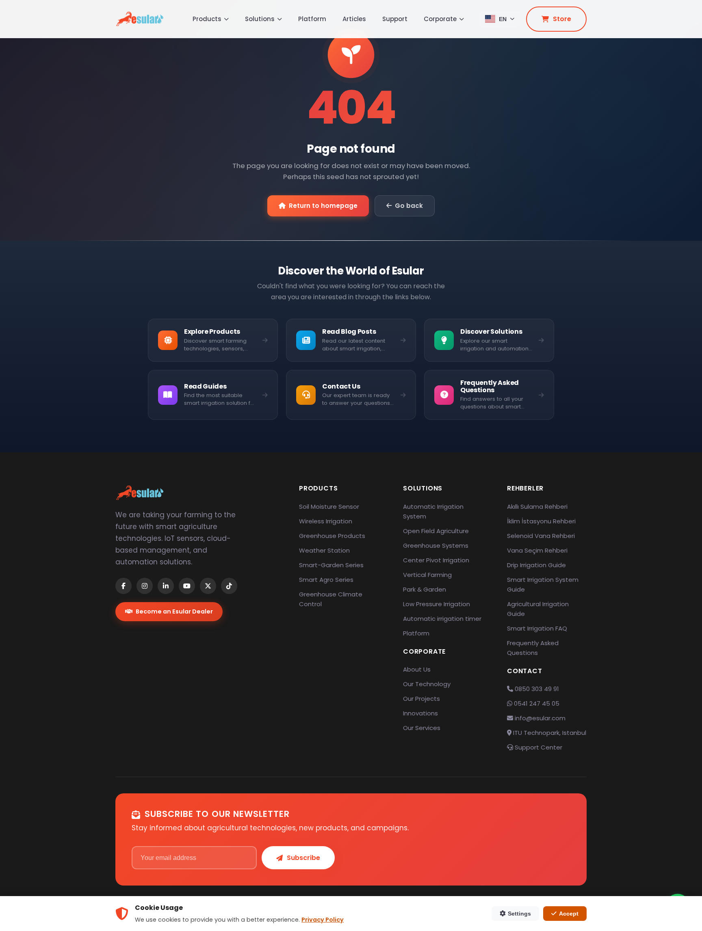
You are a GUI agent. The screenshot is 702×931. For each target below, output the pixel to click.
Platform (312, 19)
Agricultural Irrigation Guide (538, 609)
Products (207, 19)
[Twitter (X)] (208, 586)
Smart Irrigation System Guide (542, 584)
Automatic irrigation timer (442, 618)
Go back (409, 205)
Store (562, 19)
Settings (519, 913)
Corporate (440, 19)
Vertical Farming (427, 574)
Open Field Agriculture (436, 531)
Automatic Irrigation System (433, 511)
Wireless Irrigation (325, 521)
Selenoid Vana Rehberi (541, 535)
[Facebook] (123, 586)
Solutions (260, 19)
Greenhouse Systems (435, 545)
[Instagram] (144, 586)
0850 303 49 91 (536, 689)
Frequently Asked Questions (533, 648)
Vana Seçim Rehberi (537, 550)
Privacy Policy (322, 920)
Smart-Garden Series (331, 565)
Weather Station (324, 550)
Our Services (421, 728)
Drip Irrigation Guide (536, 565)
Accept (568, 913)
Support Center (537, 747)
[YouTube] (187, 586)
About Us (417, 669)
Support (394, 19)
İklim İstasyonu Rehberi (541, 521)
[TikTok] (229, 586)
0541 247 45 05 (535, 703)
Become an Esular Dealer (174, 611)
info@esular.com (540, 718)
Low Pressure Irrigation (436, 604)
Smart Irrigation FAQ (537, 628)
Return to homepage (323, 205)
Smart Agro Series (326, 579)
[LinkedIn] (166, 586)
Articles (354, 19)
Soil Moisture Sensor (329, 506)
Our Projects (421, 698)
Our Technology (427, 684)
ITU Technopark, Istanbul (548, 732)
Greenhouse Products (332, 535)
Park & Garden (424, 589)
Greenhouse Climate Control (330, 599)
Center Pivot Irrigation (436, 560)
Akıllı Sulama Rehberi (537, 506)
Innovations (420, 713)
